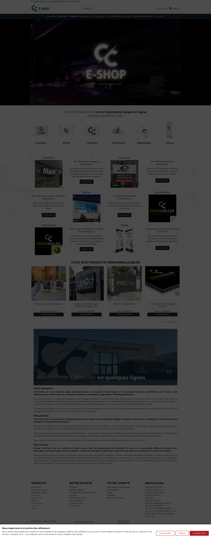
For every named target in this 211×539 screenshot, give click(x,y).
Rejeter (182, 533)
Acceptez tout (199, 533)
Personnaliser (165, 533)
